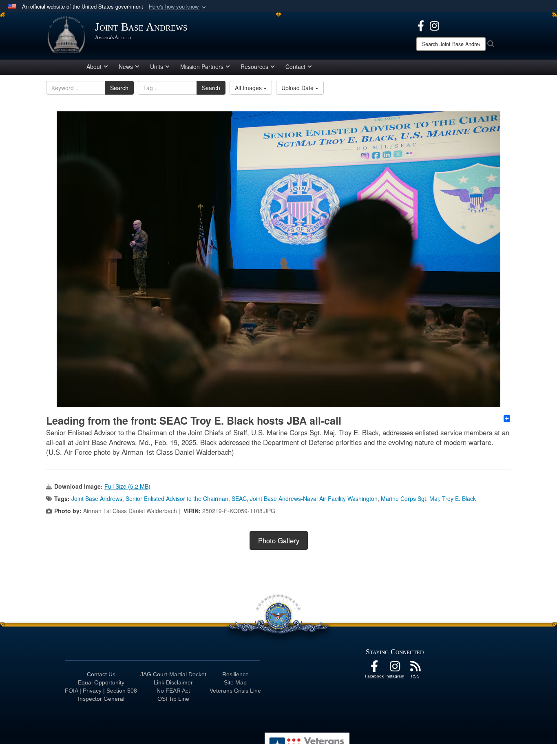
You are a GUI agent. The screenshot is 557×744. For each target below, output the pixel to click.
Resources (254, 66)
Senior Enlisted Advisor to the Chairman (177, 498)
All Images (249, 88)
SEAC (239, 498)
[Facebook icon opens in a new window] (421, 25)
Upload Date (298, 88)
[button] (178, 6)
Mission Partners (201, 66)
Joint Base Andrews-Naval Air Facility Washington (314, 498)
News (126, 66)
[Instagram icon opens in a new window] (434, 25)
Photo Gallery (278, 540)
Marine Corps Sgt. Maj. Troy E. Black (428, 498)
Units (156, 66)
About (94, 66)
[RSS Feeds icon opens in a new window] (415, 668)
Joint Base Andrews (96, 498)
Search (119, 88)
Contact (295, 66)
